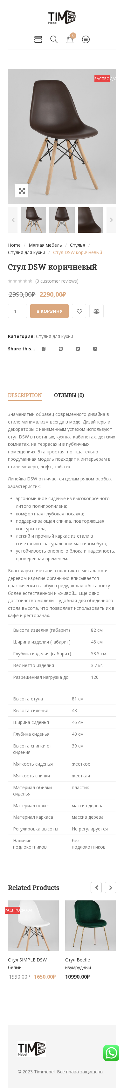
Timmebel (44, 1072)
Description (25, 395)
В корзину (49, 311)
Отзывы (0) (69, 395)
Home (14, 245)
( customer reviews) (57, 281)
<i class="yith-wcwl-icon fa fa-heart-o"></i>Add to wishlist (79, 311)
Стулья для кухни (26, 252)
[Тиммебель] (62, 17)
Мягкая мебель (45, 245)
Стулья (77, 245)
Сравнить (96, 311)
